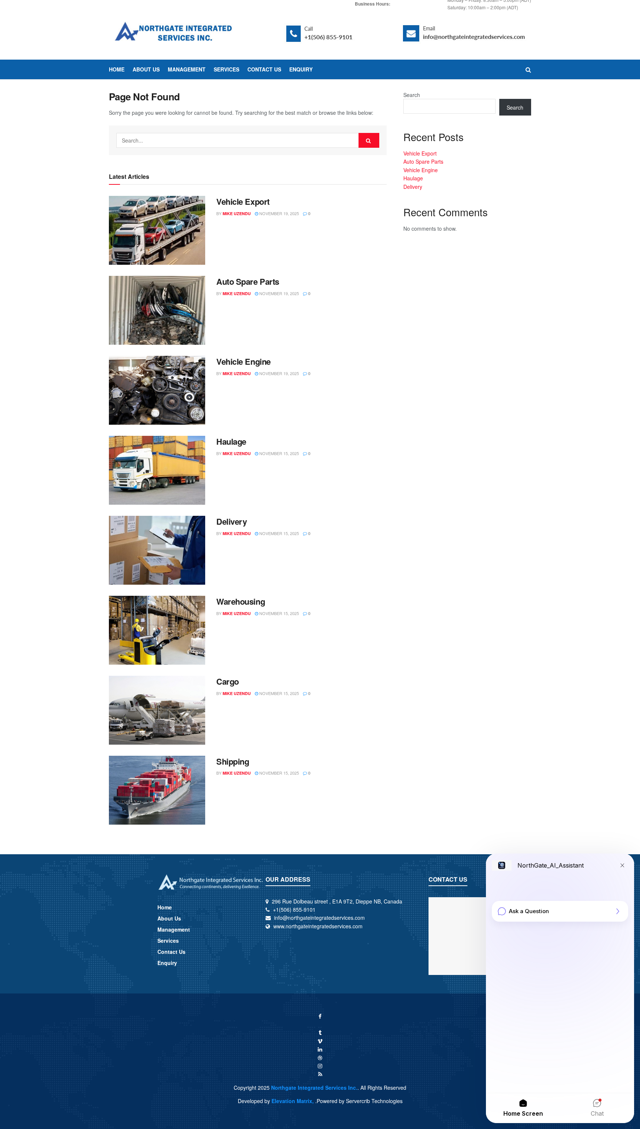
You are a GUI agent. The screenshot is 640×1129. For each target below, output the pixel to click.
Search (411, 94)
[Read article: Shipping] (157, 790)
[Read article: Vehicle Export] (157, 230)
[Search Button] (528, 69)
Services (226, 69)
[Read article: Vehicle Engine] (157, 390)
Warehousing (240, 601)
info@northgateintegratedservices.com (319, 917)
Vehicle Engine (243, 361)
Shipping (232, 761)
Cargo (227, 681)
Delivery (231, 521)
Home (116, 69)
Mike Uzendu (237, 213)
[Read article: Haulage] (157, 470)
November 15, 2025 (278, 453)
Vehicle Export (243, 201)
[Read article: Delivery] (157, 550)
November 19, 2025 (278, 213)
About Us (146, 69)
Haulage (231, 441)
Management (187, 69)
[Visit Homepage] (174, 33)
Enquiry (301, 69)
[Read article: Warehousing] (157, 630)
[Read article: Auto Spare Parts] (157, 310)
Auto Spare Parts (247, 281)
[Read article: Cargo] (157, 710)
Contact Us (264, 69)
